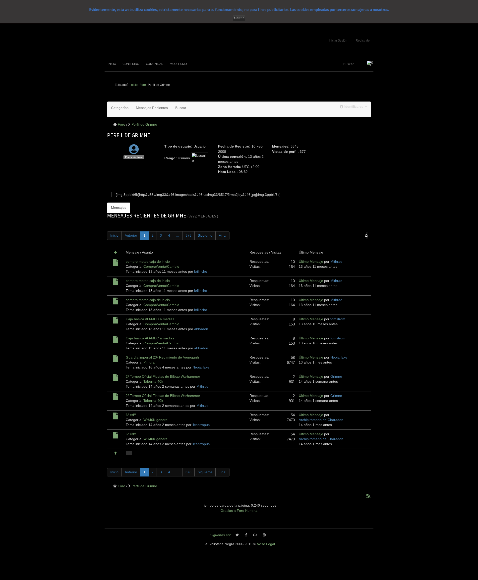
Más (129, 453)
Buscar (180, 108)
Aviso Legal (266, 544)
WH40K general (155, 420)
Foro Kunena (247, 511)
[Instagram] (264, 535)
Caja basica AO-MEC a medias (150, 319)
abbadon (201, 329)
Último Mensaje (311, 262)
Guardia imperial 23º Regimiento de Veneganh (162, 357)
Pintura (149, 362)
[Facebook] (246, 535)
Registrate (363, 40)
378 (188, 235)
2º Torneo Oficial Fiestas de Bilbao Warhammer (163, 376)
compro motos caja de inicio (148, 262)
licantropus (201, 425)
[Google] (255, 535)
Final (222, 235)
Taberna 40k (153, 381)
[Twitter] (237, 535)
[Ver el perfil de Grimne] (134, 152)
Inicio (112, 63)
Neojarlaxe (200, 367)
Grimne (336, 376)
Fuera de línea (134, 157)
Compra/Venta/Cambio (161, 266)
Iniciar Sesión (338, 40)
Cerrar (239, 18)
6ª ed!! (131, 415)
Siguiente (205, 235)
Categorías (119, 108)
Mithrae (336, 262)
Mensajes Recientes (152, 108)
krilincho (200, 271)
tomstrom (337, 319)
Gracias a (228, 511)
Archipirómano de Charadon (321, 420)
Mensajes (118, 208)
